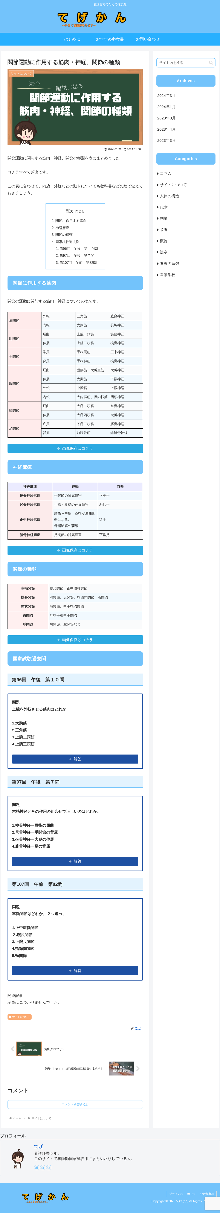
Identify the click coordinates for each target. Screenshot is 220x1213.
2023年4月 (166, 129)
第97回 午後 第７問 (77, 255)
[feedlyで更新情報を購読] (42, 1167)
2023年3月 (166, 140)
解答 (77, 759)
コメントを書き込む (75, 1104)
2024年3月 (166, 95)
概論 (164, 241)
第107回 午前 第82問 (78, 262)
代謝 (164, 207)
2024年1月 (166, 107)
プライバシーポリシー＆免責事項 (191, 1194)
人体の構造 (169, 196)
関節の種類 (64, 235)
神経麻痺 (62, 228)
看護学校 (167, 275)
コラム (165, 173)
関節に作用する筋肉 (70, 221)
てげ (38, 1146)
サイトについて (21, 1016)
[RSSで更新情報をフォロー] (48, 1167)
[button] (211, 62)
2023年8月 (166, 118)
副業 (164, 218)
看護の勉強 (169, 263)
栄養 (164, 230)
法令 (164, 252)
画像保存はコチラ (77, 448)
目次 (69, 211)
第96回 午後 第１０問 (79, 249)
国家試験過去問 (67, 242)
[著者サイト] (36, 1167)
